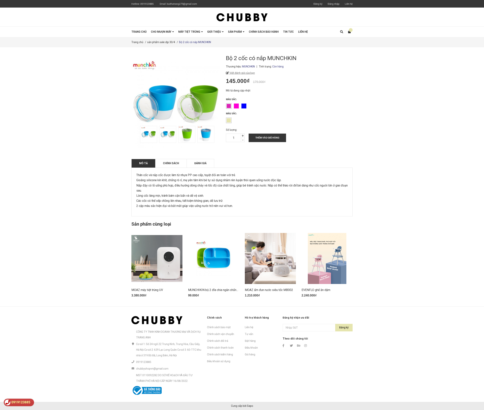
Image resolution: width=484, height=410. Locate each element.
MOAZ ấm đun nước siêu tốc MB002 (269, 290)
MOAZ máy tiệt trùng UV (147, 290)
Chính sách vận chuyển (220, 334)
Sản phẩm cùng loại (151, 224)
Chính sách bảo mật (219, 327)
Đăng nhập (334, 3)
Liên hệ (349, 3)
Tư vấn (249, 334)
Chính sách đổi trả (217, 340)
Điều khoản (251, 347)
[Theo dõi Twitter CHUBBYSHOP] (292, 345)
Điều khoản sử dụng (218, 361)
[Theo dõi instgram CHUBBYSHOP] (306, 345)
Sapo (250, 405)
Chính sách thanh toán (220, 347)
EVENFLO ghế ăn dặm (316, 290)
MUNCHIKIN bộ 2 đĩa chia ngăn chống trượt (216, 290)
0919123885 (147, 3)
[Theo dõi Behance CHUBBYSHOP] (299, 345)
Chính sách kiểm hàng (220, 354)
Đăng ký (317, 3)
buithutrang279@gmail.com (182, 3)
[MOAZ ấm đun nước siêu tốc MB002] (270, 258)
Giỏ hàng (250, 354)
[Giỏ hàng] (348, 32)
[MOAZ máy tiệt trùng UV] (156, 258)
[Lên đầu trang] (473, 391)
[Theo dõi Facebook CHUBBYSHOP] (284, 345)
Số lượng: (231, 129)
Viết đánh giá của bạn (242, 72)
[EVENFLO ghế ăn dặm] (327, 258)
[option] (147, 134)
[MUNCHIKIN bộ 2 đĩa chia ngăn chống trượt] (213, 258)
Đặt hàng (250, 340)
